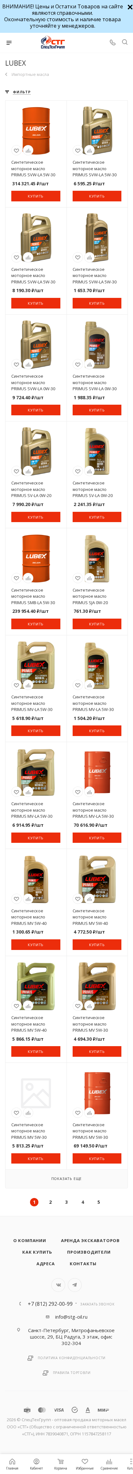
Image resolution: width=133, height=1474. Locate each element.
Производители (88, 1252)
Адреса (45, 1264)
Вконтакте (58, 1285)
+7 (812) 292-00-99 (50, 1303)
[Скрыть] (129, 6)
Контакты (83, 1264)
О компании (29, 1240)
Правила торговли (72, 1372)
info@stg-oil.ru (71, 1316)
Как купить (37, 1252)
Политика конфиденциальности (72, 1358)
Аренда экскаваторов (90, 1240)
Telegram (75, 1285)
